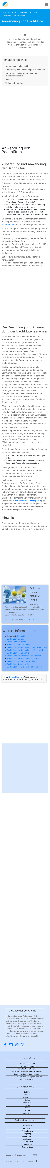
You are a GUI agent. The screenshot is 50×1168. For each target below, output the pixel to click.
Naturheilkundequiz (29, 619)
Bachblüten (33, 12)
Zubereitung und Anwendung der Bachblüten (25, 69)
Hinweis (8, 79)
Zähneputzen (8, 224)
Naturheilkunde (21, 12)
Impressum (31, 1161)
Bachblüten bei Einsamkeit (18, 653)
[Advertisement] (25, 115)
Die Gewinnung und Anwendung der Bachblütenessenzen (21, 74)
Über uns (9, 1161)
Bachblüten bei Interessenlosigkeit (22, 661)
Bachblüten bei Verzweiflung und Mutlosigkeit (27, 647)
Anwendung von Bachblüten (17, 66)
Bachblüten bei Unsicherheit (19, 644)
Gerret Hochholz (16, 677)
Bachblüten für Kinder (16, 639)
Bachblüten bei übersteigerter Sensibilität (25, 650)
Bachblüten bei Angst (16, 641)
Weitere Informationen (15, 83)
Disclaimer (19, 1161)
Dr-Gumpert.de (7, 12)
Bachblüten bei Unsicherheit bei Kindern (24, 667)
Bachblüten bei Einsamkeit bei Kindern (24, 655)
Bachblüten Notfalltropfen (18, 664)
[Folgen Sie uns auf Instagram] (22, 1045)
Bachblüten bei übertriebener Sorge (22, 658)
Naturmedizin (21, 501)
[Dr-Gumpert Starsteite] (5, 4)
